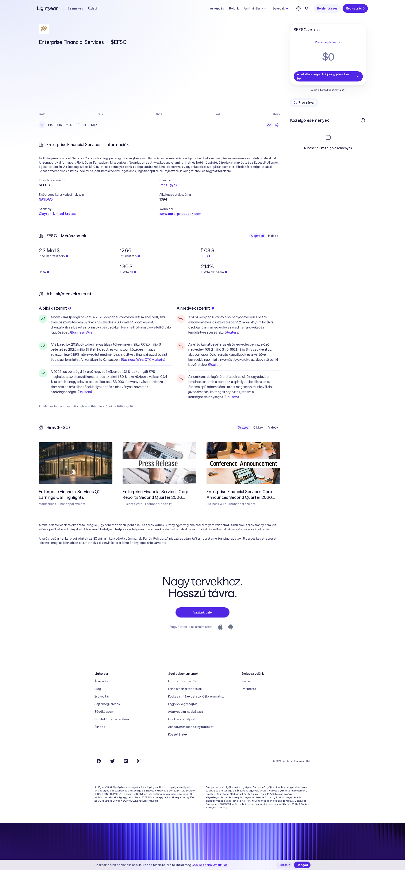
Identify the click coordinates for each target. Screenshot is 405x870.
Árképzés (217, 8)
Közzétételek (177, 734)
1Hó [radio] (59, 125)
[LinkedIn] (126, 761)
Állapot (99, 727)
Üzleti (92, 8)
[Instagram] (139, 761)
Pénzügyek (168, 185)
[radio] (269, 125)
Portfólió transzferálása (111, 719)
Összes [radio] (243, 427)
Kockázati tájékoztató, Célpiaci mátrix (196, 696)
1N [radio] (42, 125)
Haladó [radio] (273, 236)
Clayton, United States (57, 214)
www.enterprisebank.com (180, 214)
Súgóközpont (104, 712)
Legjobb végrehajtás (182, 704)
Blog (97, 689)
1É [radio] (78, 125)
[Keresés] (307, 8)
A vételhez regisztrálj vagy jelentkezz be (324, 76)
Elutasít (284, 865)
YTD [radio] (69, 125)
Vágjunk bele (202, 612)
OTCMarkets (154, 359)
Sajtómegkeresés (107, 704)
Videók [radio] (273, 427)
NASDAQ (46, 199)
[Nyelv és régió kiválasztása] (298, 8)
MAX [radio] (94, 125)
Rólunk (234, 8)
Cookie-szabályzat (182, 719)
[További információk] (362, 120)
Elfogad (302, 865)
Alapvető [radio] (257, 236)
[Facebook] (98, 761)
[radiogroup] (69, 125)
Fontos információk (182, 681)
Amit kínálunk (253, 8)
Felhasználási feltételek (185, 689)
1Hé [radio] (50, 125)
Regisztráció (355, 8)
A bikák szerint (53, 308)
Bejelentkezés (327, 8)
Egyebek (279, 8)
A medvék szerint (193, 308)
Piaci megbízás (325, 42)
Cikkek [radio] (258, 427)
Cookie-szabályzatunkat (209, 865)
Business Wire (81, 332)
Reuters (85, 392)
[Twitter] (112, 761)
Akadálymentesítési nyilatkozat (191, 727)
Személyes (75, 8)
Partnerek (249, 689)
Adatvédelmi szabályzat (185, 712)
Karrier (246, 681)
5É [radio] (85, 125)
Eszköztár (101, 696)
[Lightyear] (47, 8)
